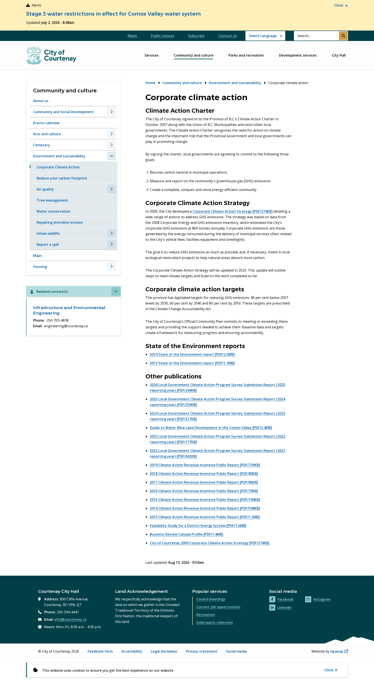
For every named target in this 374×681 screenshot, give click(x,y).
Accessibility (131, 651)
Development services (298, 55)
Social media (236, 651)
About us (40, 100)
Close (329, 670)
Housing (40, 266)
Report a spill (48, 244)
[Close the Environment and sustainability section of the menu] (111, 156)
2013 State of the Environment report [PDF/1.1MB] (192, 363)
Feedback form (100, 651)
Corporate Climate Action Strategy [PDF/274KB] (232, 211)
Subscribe (196, 35)
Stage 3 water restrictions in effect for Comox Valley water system (113, 14)
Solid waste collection (214, 622)
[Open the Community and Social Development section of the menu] (111, 111)
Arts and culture (47, 134)
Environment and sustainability (59, 156)
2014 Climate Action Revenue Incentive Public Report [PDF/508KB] (205, 508)
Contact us (227, 35)
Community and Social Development (63, 111)
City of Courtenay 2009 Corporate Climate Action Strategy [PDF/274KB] (209, 543)
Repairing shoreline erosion (60, 222)
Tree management (52, 200)
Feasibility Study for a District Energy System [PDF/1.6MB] (198, 525)
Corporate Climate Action (58, 167)
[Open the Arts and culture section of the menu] (111, 133)
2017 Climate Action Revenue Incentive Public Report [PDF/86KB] (204, 482)
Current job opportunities (218, 606)
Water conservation (53, 211)
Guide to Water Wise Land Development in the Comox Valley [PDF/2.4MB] (211, 427)
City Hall (339, 55)
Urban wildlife (48, 233)
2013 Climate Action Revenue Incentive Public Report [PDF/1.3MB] (205, 517)
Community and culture (193, 55)
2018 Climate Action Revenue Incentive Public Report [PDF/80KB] (204, 473)
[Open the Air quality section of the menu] (111, 189)
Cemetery (41, 145)
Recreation (205, 614)
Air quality (45, 189)
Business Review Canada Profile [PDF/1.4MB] (186, 534)
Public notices (162, 35)
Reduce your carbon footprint (62, 178)
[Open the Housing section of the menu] (111, 266)
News (132, 35)
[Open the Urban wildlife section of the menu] (111, 233)
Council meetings (210, 599)
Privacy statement (202, 651)
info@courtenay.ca (70, 619)
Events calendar (46, 123)
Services (152, 55)
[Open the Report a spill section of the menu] (111, 244)
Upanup (339, 651)
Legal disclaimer (164, 651)
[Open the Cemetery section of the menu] (111, 144)
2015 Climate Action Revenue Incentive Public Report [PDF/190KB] (205, 499)
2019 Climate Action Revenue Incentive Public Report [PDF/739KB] (205, 465)
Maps (37, 255)
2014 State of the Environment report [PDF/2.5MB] (192, 354)
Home (150, 82)
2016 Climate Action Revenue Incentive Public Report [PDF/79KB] (204, 491)
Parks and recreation (246, 55)
